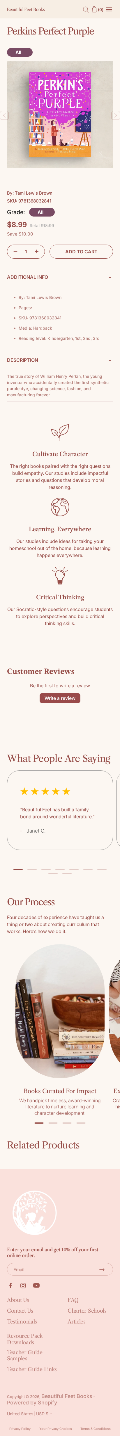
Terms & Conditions (95, 1429)
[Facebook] (10, 1285)
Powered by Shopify (32, 1402)
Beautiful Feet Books (66, 1396)
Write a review (60, 698)
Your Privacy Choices (55, 1429)
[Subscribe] (102, 1269)
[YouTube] (36, 1285)
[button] (12, 252)
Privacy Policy (20, 1429)
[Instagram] (23, 1285)
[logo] (26, 9)
